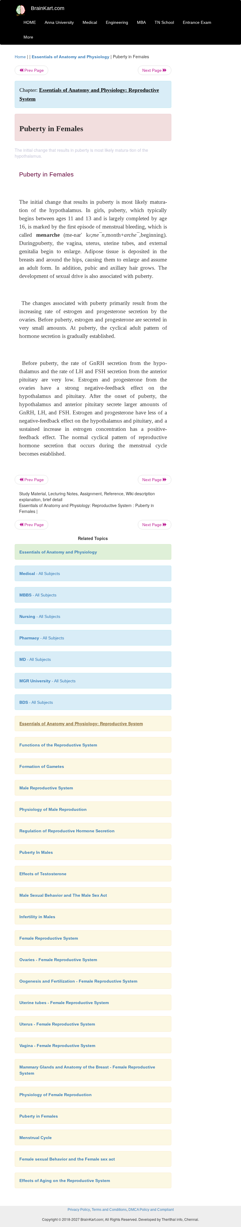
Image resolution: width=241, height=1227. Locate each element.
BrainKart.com (47, 8)
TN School (164, 22)
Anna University (59, 22)
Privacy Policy (79, 1210)
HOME (30, 22)
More (28, 37)
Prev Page (33, 70)
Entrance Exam (197, 22)
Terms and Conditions (109, 1210)
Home (20, 56)
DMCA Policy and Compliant (151, 1210)
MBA (141, 22)
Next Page (152, 70)
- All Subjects (39, 573)
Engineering (117, 22)
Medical (90, 22)
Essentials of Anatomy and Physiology (70, 56)
